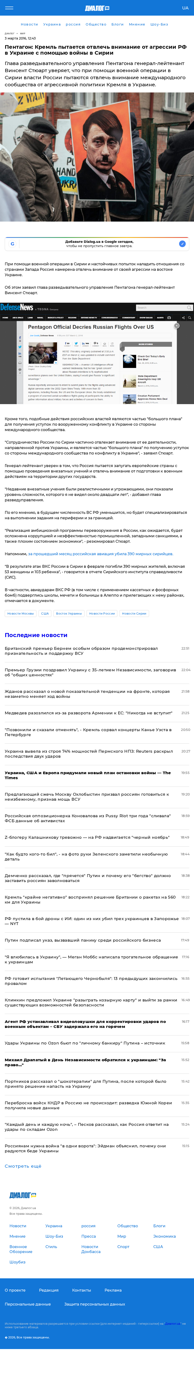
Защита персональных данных (94, 1304)
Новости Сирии (134, 613)
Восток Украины (69, 613)
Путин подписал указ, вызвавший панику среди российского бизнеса (83, 940)
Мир (23, 33)
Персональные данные (28, 1304)
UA (185, 8)
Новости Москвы (20, 613)
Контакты (81, 1290)
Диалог (9, 33)
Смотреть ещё (23, 1166)
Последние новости (36, 635)
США (45, 613)
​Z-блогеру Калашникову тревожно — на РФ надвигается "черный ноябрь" (87, 837)
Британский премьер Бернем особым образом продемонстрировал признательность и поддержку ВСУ (81, 651)
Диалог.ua (172, 1323)
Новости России (102, 613)
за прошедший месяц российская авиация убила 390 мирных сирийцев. (100, 554)
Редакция (49, 1290)
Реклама (113, 1290)
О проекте (15, 1290)
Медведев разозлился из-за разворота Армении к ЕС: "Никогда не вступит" (89, 713)
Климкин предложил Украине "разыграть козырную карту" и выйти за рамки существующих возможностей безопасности (91, 1002)
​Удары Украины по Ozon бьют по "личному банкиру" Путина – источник (85, 1043)
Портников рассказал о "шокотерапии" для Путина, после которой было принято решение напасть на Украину (85, 1084)
